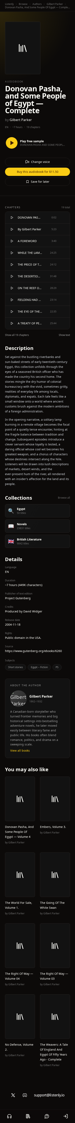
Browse (23, 4)
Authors (37, 4)
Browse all (64, 497)
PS (57, 667)
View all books (20, 750)
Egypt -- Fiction (39, 667)
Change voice (40, 162)
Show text (64, 335)
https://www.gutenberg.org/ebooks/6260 (33, 651)
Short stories (15, 667)
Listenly (9, 4)
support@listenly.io (49, 1094)
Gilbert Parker (55, 4)
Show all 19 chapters (17, 335)
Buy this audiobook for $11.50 (37, 172)
